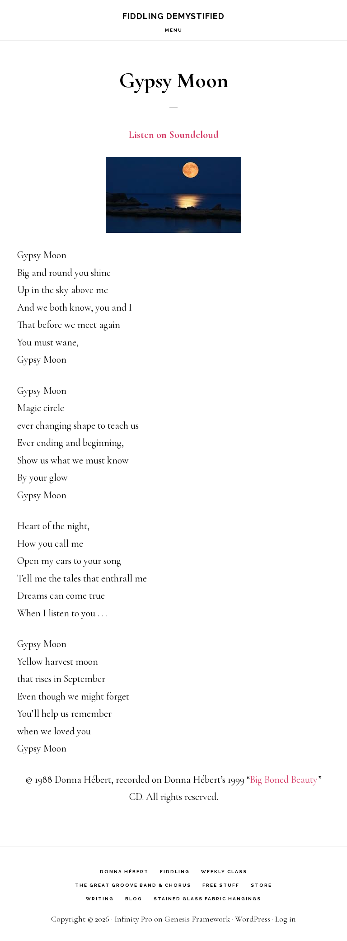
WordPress (252, 919)
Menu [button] (174, 30)
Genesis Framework (197, 919)
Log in (285, 919)
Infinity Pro (133, 919)
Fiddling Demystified (173, 16)
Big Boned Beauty (284, 779)
